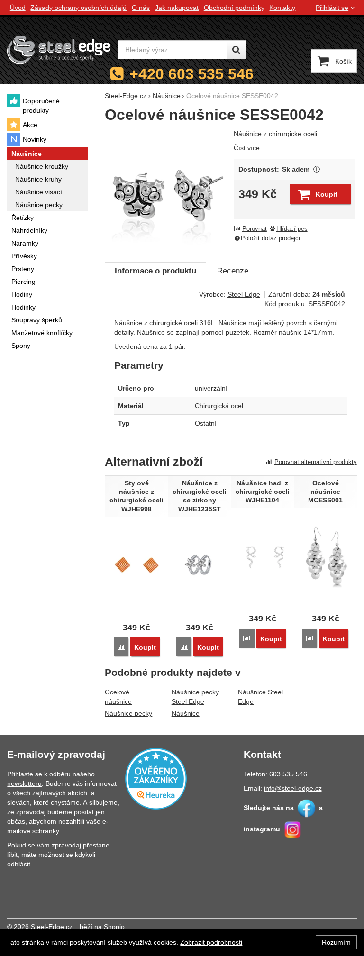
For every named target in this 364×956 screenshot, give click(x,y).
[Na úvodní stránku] (58, 50)
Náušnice (186, 713)
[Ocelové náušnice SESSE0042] (166, 190)
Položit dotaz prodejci (270, 238)
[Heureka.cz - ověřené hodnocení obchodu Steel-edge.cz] (156, 778)
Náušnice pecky (128, 713)
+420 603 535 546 (191, 73)
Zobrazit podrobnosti (211, 942)
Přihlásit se (332, 7)
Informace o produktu (155, 270)
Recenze (232, 270)
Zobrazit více (316, 169)
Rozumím (336, 942)
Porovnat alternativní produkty (315, 461)
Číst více (247, 148)
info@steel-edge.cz (293, 788)
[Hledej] (236, 49)
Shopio (114, 926)
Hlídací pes (292, 229)
